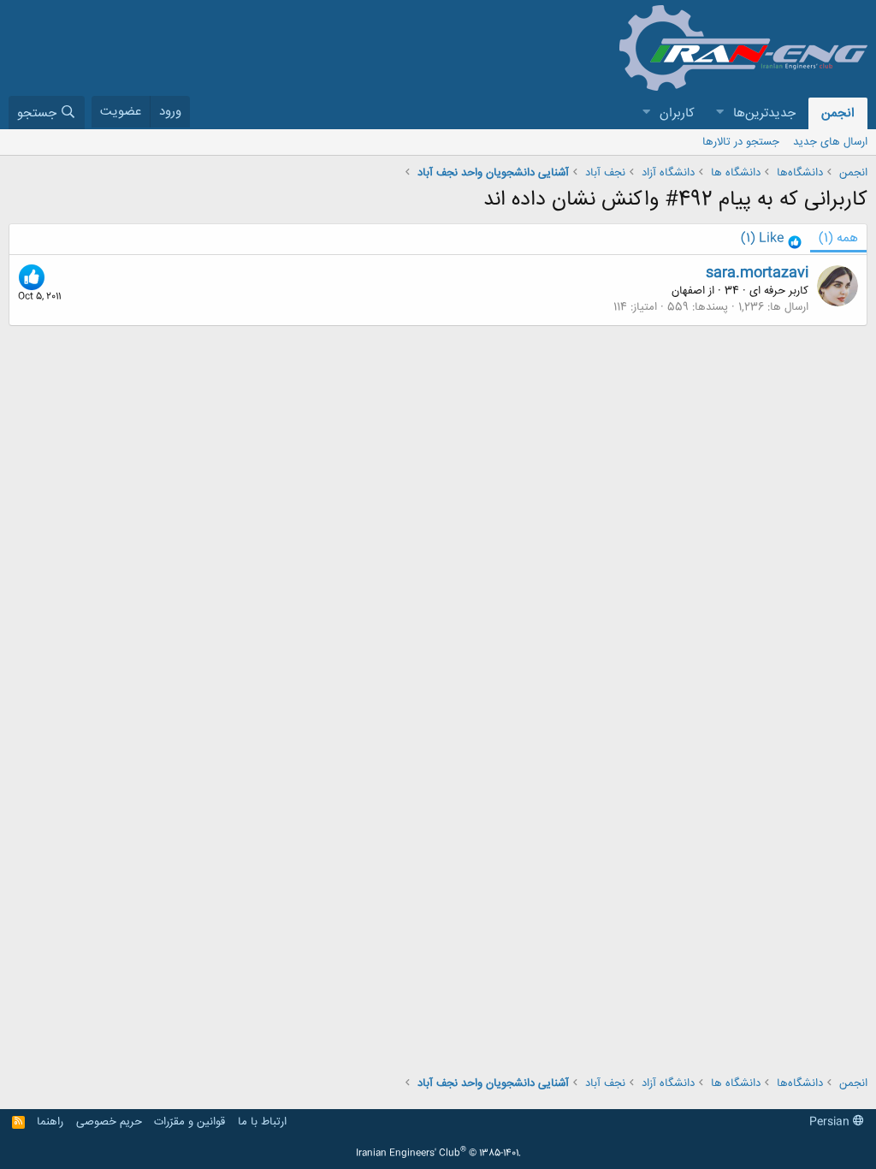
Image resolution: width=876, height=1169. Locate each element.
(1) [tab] (838, 238)
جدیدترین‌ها (764, 113)
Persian (831, 1122)
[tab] (771, 239)
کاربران (677, 113)
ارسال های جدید (830, 142)
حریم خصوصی (109, 1122)
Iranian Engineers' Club (438, 1153)
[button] (719, 113)
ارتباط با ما (262, 1122)
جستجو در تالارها (740, 142)
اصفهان (688, 291)
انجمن (838, 113)
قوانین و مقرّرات (189, 1122)
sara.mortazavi (757, 273)
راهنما (50, 1122)
